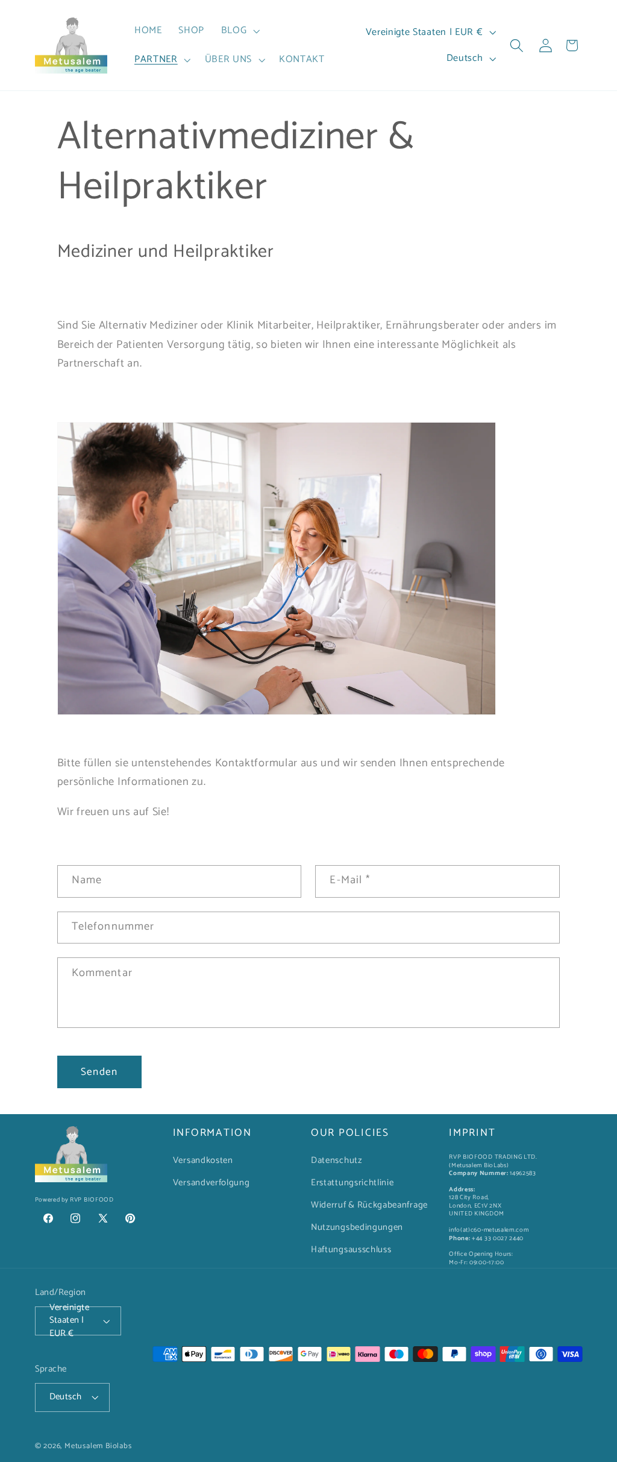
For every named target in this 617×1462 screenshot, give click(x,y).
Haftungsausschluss (351, 1250)
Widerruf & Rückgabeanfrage (369, 1205)
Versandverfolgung (211, 1183)
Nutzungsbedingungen (357, 1227)
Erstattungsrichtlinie (352, 1183)
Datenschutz (336, 1160)
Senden (99, 1071)
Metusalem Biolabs (98, 1446)
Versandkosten (203, 1160)
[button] (239, 30)
